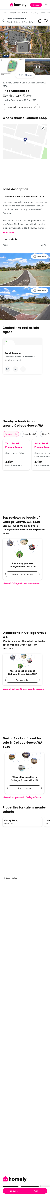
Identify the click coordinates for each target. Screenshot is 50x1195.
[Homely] (25, 1179)
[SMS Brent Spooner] (23, 369)
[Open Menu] (5, 5)
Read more (9, 232)
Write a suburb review (22, 574)
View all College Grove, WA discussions (23, 688)
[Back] (3, 21)
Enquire (14, 1190)
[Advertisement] (25, 173)
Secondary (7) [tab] (29, 434)
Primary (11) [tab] (11, 434)
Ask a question (22, 680)
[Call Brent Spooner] (15, 369)
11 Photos (27, 75)
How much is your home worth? (21, 107)
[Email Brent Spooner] (7, 369)
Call (36, 1190)
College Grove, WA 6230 (18, 12)
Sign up (36, 5)
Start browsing (24, 788)
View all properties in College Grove (22, 797)
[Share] (40, 21)
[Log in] (46, 5)
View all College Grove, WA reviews (22, 583)
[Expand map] (43, 128)
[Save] (46, 21)
